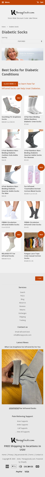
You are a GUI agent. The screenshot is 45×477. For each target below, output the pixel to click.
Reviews (23, 306)
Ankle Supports (22, 425)
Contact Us (39, 455)
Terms (31, 455)
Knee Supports (22, 421)
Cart (41, 2)
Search (22, 292)
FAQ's (22, 296)
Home (4, 27)
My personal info (21, 455)
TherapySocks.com (28, 459)
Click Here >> (10, 84)
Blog (22, 299)
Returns (22, 310)
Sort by (4, 37)
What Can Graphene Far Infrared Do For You (22, 347)
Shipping (22, 317)
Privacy (10, 455)
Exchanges (22, 313)
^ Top (39, 278)
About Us (22, 303)
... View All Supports (22, 432)
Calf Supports (22, 428)
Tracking (22, 320)
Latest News (22, 342)
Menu (7, 2)
